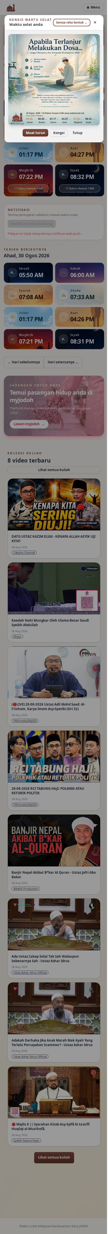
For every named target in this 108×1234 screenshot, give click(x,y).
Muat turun (33, 133)
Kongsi (57, 133)
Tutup (75, 133)
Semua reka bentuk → (68, 24)
